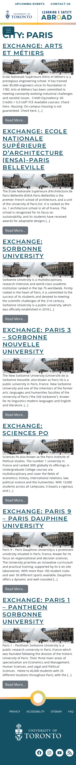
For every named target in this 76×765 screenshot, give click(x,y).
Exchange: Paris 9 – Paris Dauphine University (37, 518)
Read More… (16, 120)
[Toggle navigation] (8, 30)
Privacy (14, 711)
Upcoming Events (30, 4)
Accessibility (35, 711)
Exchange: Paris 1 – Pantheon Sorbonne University (36, 610)
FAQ (70, 711)
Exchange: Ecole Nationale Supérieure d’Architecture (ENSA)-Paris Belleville (35, 149)
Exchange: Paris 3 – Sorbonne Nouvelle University (37, 340)
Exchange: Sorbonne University (23, 248)
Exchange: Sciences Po (26, 429)
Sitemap (56, 711)
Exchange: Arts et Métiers (33, 49)
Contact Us (60, 4)
